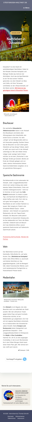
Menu (27, 8)
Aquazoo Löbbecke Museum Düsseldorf (22, 392)
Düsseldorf (16, 33)
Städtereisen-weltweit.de (15, 2)
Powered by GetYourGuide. (12, 237)
